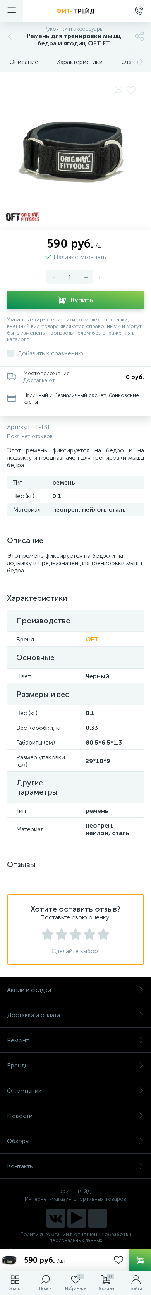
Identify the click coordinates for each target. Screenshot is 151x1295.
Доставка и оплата (33, 1015)
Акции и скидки (29, 989)
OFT (92, 639)
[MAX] (97, 1218)
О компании (24, 1090)
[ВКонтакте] (55, 1218)
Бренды (18, 1065)
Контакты (20, 1166)
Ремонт (18, 1040)
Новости (20, 1115)
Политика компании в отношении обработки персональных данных (75, 1237)
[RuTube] (76, 1218)
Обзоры (18, 1141)
